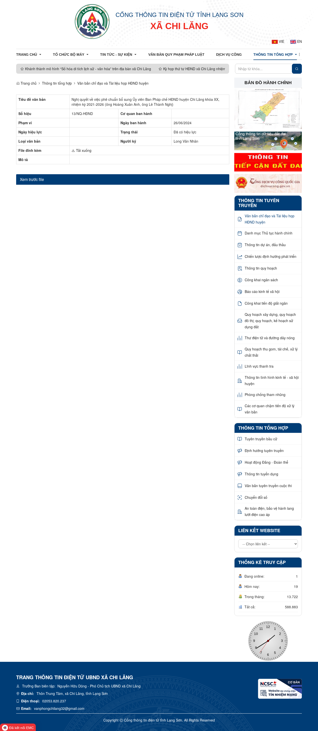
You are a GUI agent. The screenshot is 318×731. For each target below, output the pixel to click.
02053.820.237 (54, 700)
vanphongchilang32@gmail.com (59, 708)
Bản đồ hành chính (268, 82)
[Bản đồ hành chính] (268, 108)
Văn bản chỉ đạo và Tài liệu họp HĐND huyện (113, 83)
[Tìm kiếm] (297, 69)
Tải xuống (83, 150)
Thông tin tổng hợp (57, 83)
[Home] (92, 21)
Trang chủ (28, 83)
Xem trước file (32, 179)
